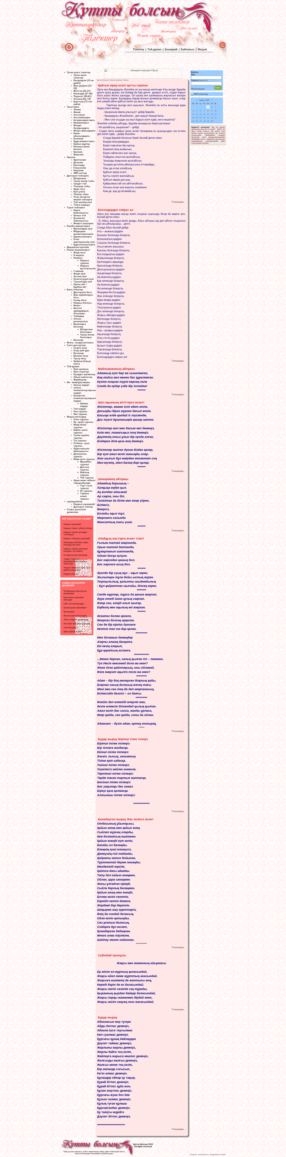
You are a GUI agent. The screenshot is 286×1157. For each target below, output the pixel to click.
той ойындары (70, 627)
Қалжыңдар (69, 612)
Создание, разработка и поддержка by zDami (208, 1154)
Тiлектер (138, 49)
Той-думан (154, 49)
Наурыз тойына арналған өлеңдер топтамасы (76, 550)
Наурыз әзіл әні (71, 574)
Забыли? (202, 80)
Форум (202, 49)
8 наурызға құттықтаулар (75, 555)
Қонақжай (171, 49)
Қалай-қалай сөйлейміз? (75, 608)
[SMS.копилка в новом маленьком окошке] (199, 94)
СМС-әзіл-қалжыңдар (74, 604)
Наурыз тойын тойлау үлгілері (78, 528)
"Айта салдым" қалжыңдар (76, 619)
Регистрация (198, 88)
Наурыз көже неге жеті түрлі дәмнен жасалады (77, 568)
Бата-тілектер (116, 80)
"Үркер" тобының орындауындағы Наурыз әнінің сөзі (75, 561)
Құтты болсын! (103, 80)
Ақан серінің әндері (73, 631)
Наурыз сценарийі (72, 524)
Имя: (193, 75)
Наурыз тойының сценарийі (77, 538)
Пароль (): (199, 80)
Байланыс (187, 49)
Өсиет (126, 80)
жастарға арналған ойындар (77, 623)
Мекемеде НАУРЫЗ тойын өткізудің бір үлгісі (76, 543)
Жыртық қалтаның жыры (75, 616)
